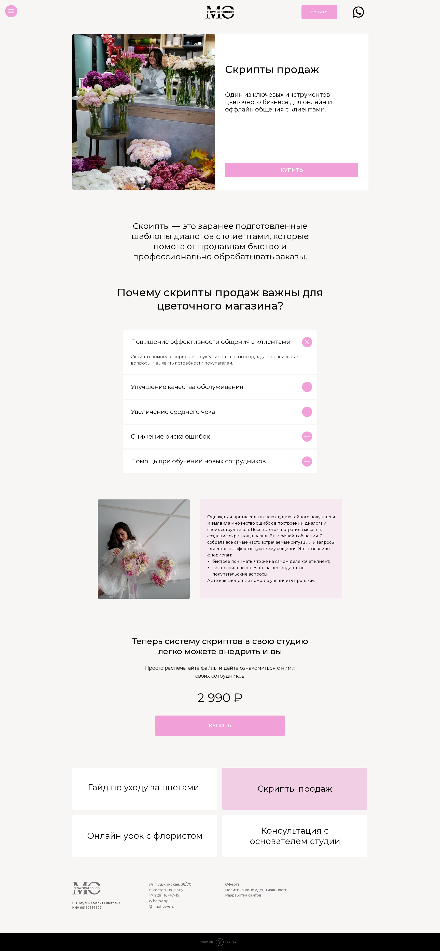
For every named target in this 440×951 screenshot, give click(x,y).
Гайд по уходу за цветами (143, 787)
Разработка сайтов (243, 895)
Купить (319, 12)
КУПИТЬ (292, 170)
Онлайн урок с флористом (145, 836)
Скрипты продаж (294, 789)
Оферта (232, 884)
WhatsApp (159, 901)
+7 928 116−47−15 (164, 895)
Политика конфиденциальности (256, 890)
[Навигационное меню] (11, 11)
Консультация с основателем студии (295, 836)
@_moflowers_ (162, 906)
